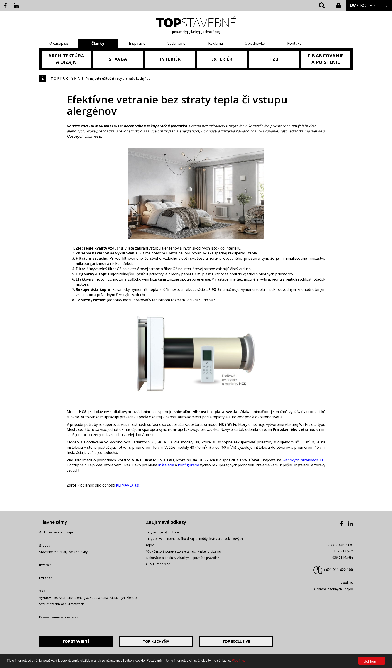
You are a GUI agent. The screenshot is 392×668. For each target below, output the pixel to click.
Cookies (347, 582)
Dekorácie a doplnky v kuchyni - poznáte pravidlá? (182, 557)
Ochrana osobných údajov (333, 589)
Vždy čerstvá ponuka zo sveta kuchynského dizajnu (183, 551)
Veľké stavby (78, 552)
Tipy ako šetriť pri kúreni (163, 532)
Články (97, 43)
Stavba (44, 545)
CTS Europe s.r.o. (158, 564)
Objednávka (255, 43)
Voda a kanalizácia (103, 597)
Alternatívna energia (73, 597)
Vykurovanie (48, 597)
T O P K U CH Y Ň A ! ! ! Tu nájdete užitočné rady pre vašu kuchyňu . (100, 78)
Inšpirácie (137, 43)
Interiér (45, 565)
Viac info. (238, 660)
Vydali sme (176, 43)
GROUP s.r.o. (366, 5)
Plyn (122, 597)
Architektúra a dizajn (56, 532)
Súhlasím (372, 661)
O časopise (58, 43)
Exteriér (45, 578)
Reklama (215, 43)
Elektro (132, 597)
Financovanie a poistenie (58, 617)
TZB (42, 591)
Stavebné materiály (53, 552)
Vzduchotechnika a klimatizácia (62, 604)
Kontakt (294, 43)
